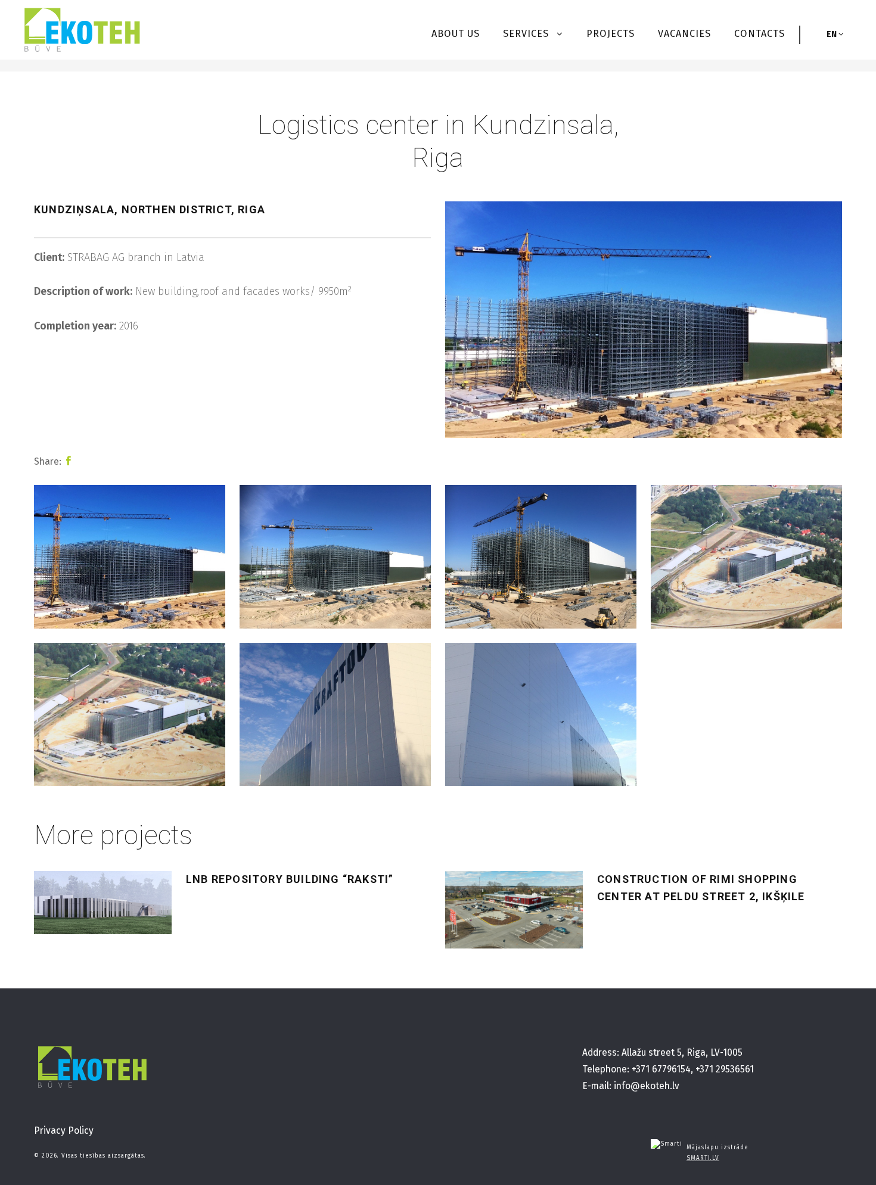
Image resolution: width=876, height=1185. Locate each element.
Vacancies (684, 33)
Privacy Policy (64, 1130)
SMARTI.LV (702, 1158)
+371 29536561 (724, 1069)
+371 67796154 (661, 1069)
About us (455, 33)
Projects (610, 33)
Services (527, 33)
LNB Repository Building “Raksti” (289, 879)
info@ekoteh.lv (646, 1085)
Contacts (759, 33)
